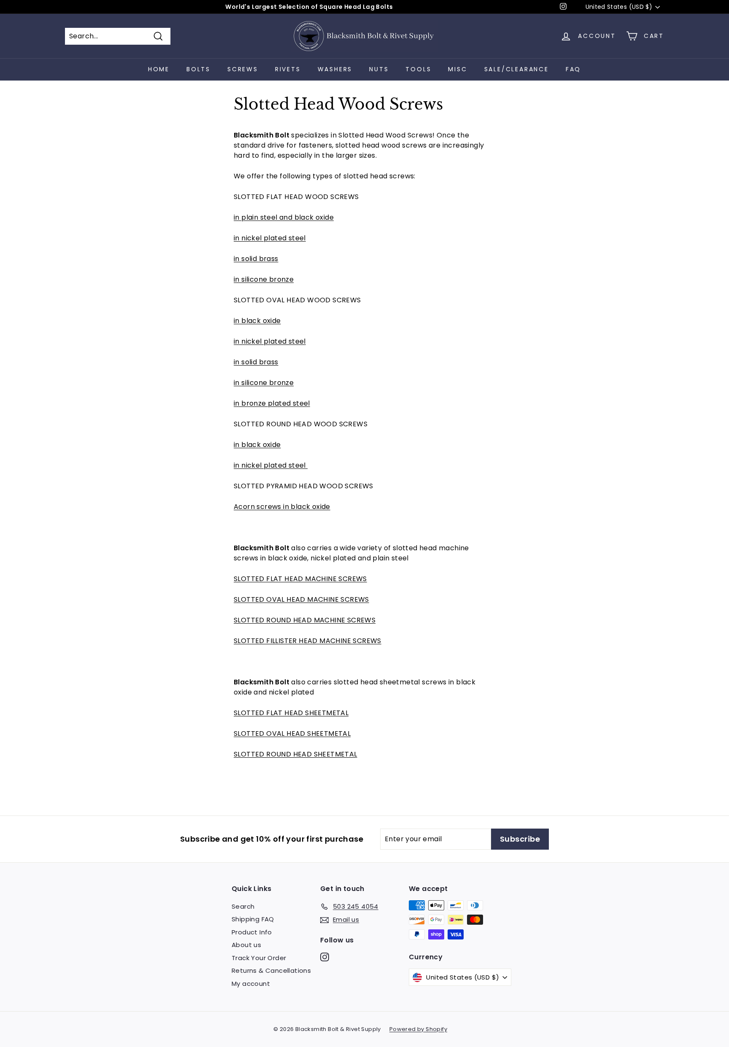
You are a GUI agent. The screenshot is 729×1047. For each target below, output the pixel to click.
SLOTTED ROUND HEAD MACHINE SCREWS (304, 620)
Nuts (379, 69)
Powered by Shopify (418, 1029)
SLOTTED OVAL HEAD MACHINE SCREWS (301, 599)
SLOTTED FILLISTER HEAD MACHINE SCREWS (307, 641)
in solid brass (256, 259)
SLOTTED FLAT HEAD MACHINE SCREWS (300, 579)
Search (243, 906)
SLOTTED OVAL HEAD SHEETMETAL (292, 733)
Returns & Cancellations (271, 970)
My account (251, 983)
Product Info (252, 932)
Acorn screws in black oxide (282, 506)
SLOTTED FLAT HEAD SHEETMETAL (291, 713)
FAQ (573, 69)
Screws (242, 69)
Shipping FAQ (253, 919)
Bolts (198, 69)
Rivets (288, 69)
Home (159, 69)
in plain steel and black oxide (284, 217)
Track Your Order (259, 957)
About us (246, 944)
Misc (457, 69)
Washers (335, 69)
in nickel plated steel (270, 238)
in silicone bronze (264, 279)
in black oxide (257, 321)
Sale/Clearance (516, 69)
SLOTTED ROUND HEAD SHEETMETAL (295, 754)
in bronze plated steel (272, 403)
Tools (418, 69)
